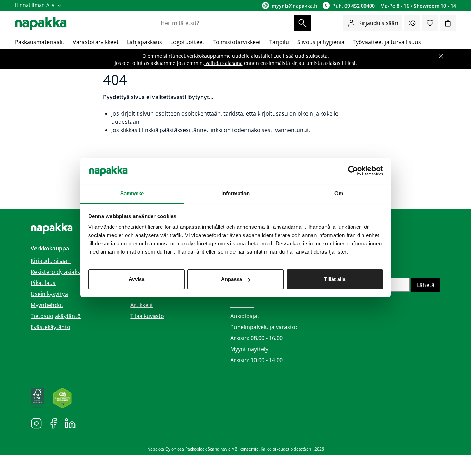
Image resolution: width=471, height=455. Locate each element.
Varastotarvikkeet (96, 42)
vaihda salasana (223, 63)
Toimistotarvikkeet (237, 42)
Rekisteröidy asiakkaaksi (62, 272)
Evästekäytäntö (50, 327)
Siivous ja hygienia (320, 42)
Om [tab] (338, 193)
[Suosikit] (430, 23)
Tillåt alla (334, 279)
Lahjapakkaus (144, 42)
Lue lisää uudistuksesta (300, 55)
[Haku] (302, 23)
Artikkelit (141, 305)
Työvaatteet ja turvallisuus (387, 42)
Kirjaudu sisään (378, 23)
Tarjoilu (279, 42)
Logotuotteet (187, 42)
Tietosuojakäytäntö (56, 316)
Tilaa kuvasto (147, 316)
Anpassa (231, 279)
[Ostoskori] (448, 23)
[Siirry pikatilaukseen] (412, 23)
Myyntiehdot (47, 305)
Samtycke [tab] (132, 193)
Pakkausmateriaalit (39, 42)
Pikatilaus (43, 283)
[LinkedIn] (70, 423)
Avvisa (136, 279)
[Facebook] (53, 423)
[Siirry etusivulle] (41, 23)
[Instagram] (36, 423)
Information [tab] (235, 193)
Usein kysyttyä (49, 294)
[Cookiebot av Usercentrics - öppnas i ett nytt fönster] (353, 171)
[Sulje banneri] (441, 56)
